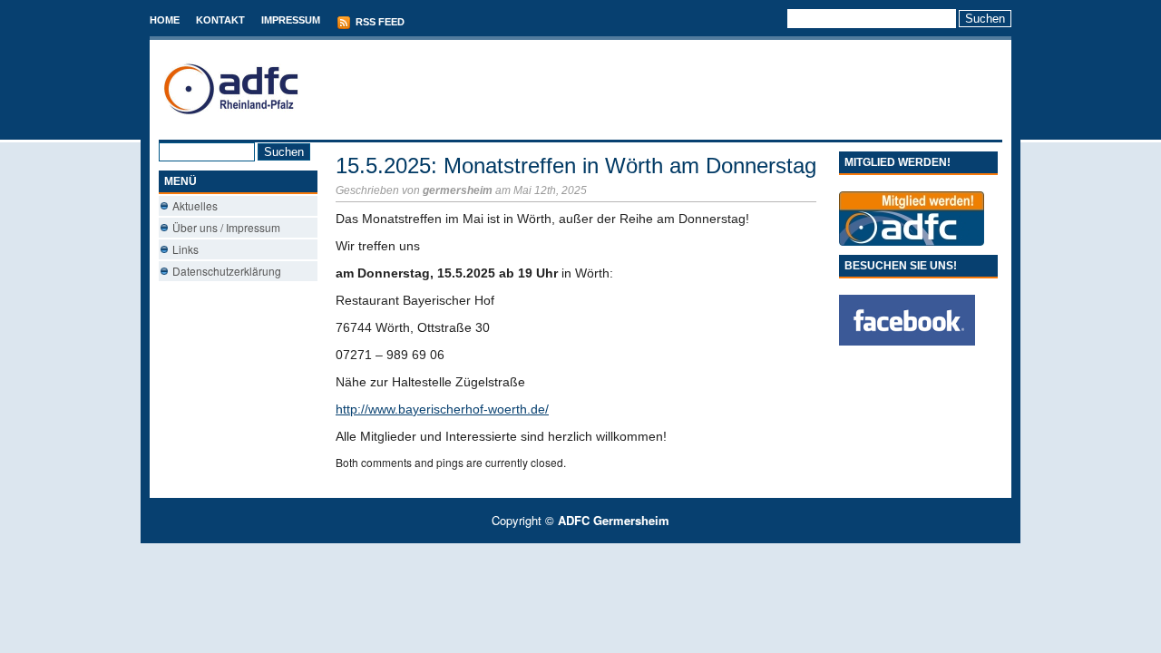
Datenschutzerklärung (226, 270)
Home (165, 20)
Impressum (290, 20)
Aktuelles (195, 205)
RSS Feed (379, 21)
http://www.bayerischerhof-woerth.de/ (442, 409)
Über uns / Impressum (226, 227)
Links (185, 249)
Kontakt (220, 20)
